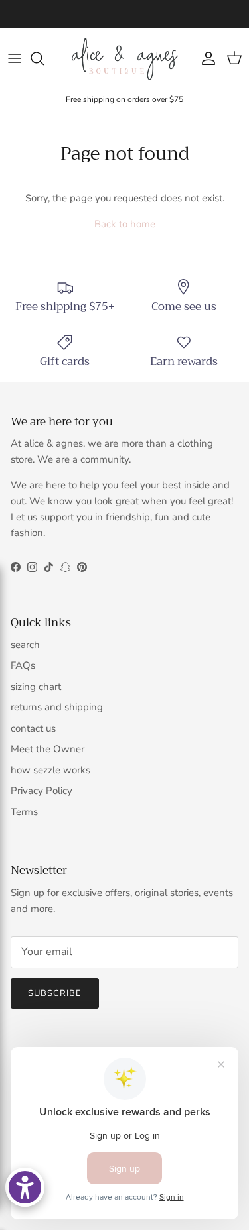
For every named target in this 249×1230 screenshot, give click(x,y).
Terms (24, 811)
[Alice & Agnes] (125, 58)
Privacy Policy (41, 790)
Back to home (124, 224)
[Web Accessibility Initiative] (25, 1187)
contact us (33, 728)
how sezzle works (50, 770)
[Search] (43, 58)
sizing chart (36, 686)
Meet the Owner (47, 748)
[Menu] (14, 58)
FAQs (23, 665)
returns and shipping (57, 707)
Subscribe (55, 993)
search (25, 644)
